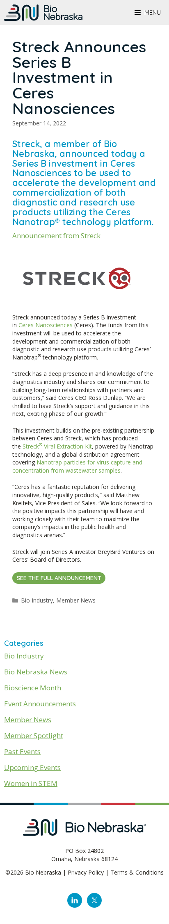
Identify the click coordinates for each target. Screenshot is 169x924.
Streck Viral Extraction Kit (57, 446)
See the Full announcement (59, 578)
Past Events (22, 751)
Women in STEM (30, 783)
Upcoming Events (32, 767)
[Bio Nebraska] (43, 12)
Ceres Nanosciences (45, 325)
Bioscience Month (32, 687)
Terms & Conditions (137, 872)
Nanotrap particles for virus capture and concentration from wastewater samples (77, 466)
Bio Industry (37, 600)
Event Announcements (40, 703)
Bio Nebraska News (35, 671)
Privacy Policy (86, 872)
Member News (76, 600)
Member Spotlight (33, 735)
